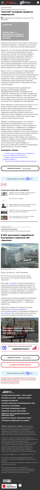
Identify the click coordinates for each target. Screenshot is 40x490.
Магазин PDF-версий (9, 400)
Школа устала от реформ (16, 198)
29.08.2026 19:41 (6, 227)
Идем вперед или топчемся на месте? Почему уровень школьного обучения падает (22, 205)
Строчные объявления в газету (13, 408)
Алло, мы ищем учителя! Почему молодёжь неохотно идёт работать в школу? (21, 217)
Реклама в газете (24, 398)
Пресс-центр (27, 395)
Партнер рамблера (17, 480)
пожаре (13, 283)
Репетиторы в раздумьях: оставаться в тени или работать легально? (19, 154)
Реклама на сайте (8, 398)
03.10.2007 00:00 (6, 7)
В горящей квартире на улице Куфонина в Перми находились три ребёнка (18, 330)
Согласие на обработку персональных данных (17, 457)
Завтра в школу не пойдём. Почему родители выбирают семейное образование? (22, 193)
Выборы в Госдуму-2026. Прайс (13, 411)
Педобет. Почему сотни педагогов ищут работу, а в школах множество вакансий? (23, 211)
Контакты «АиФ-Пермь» (10, 406)
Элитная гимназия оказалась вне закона (20, 161)
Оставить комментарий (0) (20, 365)
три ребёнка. (6, 313)
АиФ (14, 269)
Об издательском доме (10, 395)
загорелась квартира (17, 309)
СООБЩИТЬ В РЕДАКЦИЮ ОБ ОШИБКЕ (15, 420)
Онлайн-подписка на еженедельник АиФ (18, 403)
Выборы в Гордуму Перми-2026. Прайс (16, 418)
